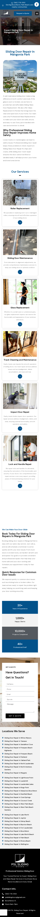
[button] (37, 13)
